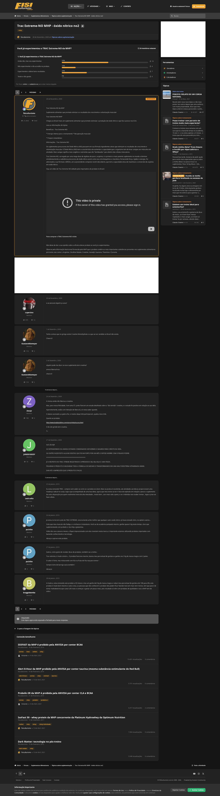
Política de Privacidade (32, 780)
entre (25, 84)
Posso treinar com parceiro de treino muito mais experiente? (186, 121)
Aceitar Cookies (198, 790)
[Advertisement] (87, 275)
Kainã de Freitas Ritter (180, 125)
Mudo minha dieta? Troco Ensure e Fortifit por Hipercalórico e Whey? (187, 149)
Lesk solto (29, 498)
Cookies (56, 780)
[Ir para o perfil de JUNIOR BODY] (29, 445)
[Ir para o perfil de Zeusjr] (29, 401)
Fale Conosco (47, 780)
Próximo (32, 92)
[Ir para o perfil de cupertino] (29, 303)
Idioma (18, 780)
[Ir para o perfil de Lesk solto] (29, 489)
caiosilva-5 (176, 209)
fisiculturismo (25, 37)
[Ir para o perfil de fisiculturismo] (18, 37)
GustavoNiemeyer (29, 344)
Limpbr (175, 154)
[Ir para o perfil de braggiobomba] (29, 583)
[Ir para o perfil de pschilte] (29, 520)
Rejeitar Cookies (179, 790)
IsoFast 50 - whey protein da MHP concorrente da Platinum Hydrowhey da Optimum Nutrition (71, 717)
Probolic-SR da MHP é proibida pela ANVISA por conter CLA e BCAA (55, 693)
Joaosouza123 (177, 183)
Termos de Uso (118, 790)
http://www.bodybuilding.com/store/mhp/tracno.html (64, 423)
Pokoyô (175, 99)
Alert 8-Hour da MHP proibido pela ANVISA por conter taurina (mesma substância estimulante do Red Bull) (79, 668)
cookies (35, 793)
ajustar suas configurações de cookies (96, 793)
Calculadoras (171, 77)
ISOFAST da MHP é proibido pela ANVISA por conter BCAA (50, 644)
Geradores (170, 68)
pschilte (29, 529)
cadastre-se (34, 84)
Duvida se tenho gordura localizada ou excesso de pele (188, 178)
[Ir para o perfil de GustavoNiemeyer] (29, 334)
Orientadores (171, 73)
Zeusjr (29, 411)
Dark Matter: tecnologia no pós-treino (39, 741)
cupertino (29, 312)
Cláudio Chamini (178, 112)
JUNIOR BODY (29, 454)
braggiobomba (29, 592)
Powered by (194, 780)
